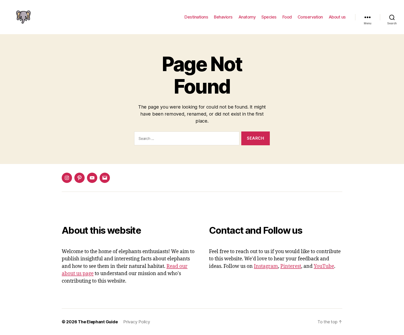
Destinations (196, 17)
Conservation (310, 17)
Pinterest (290, 266)
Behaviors (223, 17)
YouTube (324, 266)
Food (287, 17)
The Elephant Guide (98, 321)
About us (337, 17)
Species (269, 17)
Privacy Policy (136, 321)
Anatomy (247, 17)
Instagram (266, 266)
